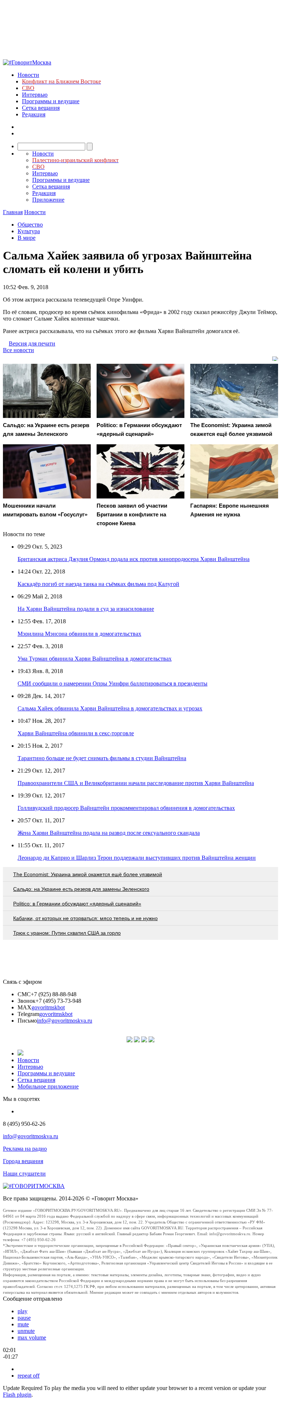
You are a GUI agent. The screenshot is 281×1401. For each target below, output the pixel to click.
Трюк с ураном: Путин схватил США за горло (67, 933)
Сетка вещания (41, 108)
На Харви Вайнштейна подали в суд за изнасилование (86, 609)
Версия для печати (32, 343)
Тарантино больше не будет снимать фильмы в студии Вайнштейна (102, 758)
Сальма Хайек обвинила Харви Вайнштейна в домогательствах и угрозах (110, 708)
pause (24, 1318)
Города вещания (23, 1161)
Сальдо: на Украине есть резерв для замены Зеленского (81, 889)
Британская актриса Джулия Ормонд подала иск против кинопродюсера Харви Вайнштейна (134, 559)
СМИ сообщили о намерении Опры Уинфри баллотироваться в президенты (112, 683)
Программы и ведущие (50, 101)
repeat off (29, 1375)
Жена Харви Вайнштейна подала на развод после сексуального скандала (109, 833)
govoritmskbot (48, 1007)
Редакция (33, 114)
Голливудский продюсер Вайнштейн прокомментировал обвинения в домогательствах (126, 808)
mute (23, 1324)
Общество (30, 224)
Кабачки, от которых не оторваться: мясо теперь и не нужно (85, 918)
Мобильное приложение (48, 1086)
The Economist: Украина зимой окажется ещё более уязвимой (87, 874)
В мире (26, 238)
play (22, 1311)
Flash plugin (17, 1394)
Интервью (35, 94)
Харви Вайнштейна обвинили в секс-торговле (76, 733)
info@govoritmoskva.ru (64, 1020)
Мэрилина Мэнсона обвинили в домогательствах (79, 634)
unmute (26, 1331)
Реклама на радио (25, 1149)
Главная (13, 212)
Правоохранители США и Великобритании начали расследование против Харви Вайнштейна (136, 783)
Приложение (48, 200)
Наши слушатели (24, 1173)
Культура (29, 231)
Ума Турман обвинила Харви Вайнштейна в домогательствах (95, 658)
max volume (32, 1337)
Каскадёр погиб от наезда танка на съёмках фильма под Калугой (98, 584)
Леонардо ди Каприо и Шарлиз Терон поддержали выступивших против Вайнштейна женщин (137, 858)
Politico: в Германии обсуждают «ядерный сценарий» (77, 904)
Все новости (18, 350)
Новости (28, 75)
